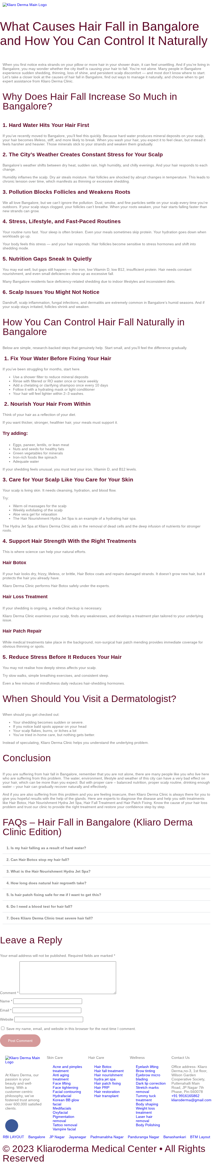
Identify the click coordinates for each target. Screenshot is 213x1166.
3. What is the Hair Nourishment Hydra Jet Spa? (48, 871)
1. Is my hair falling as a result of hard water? (46, 848)
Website (6, 1019)
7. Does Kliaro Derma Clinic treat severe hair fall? (49, 918)
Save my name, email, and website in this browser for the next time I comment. (71, 1029)
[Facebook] (11, 1125)
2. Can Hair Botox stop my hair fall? (37, 860)
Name (6, 1001)
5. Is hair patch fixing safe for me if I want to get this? (53, 895)
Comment (9, 993)
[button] (159, 5)
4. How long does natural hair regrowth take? (46, 883)
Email (5, 1010)
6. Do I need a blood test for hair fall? (39, 906)
